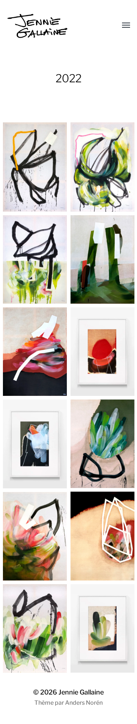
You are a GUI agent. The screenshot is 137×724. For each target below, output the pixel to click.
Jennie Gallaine (81, 692)
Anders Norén (84, 702)
